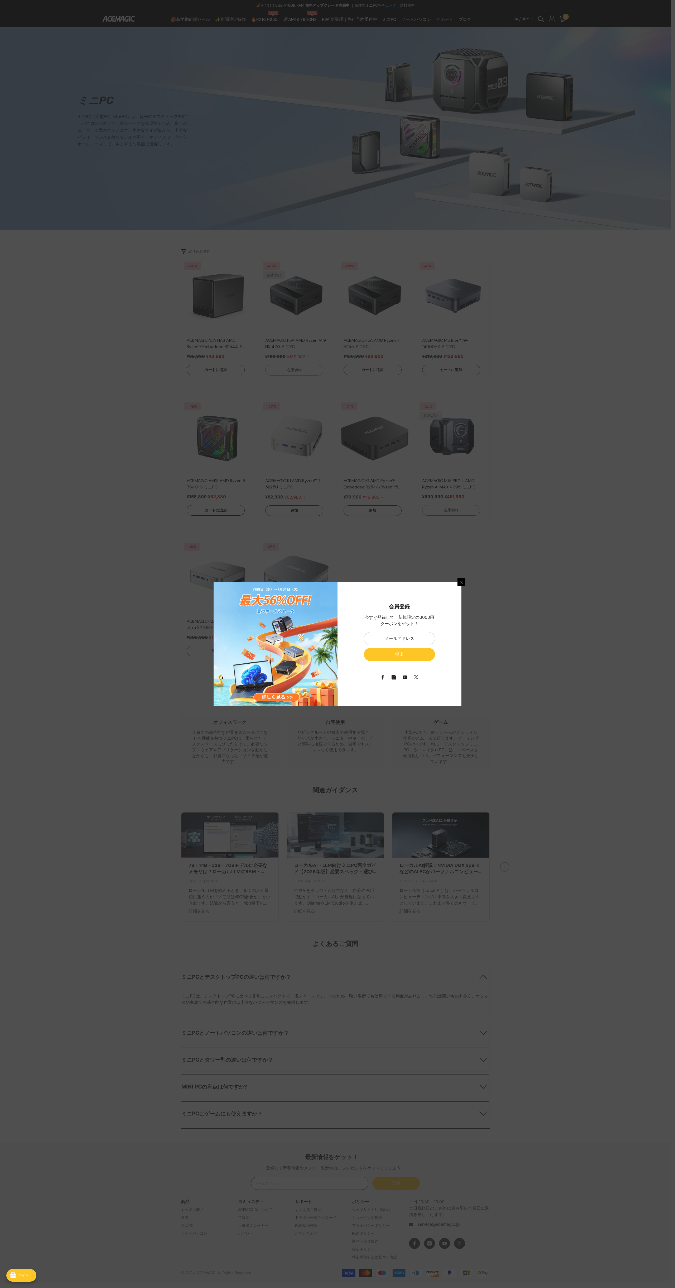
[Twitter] (416, 677)
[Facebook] (382, 677)
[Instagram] (393, 677)
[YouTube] (405, 677)
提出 (399, 654)
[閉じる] (461, 582)
